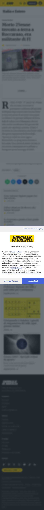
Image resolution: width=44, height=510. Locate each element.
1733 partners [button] (16, 252)
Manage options (11, 281)
